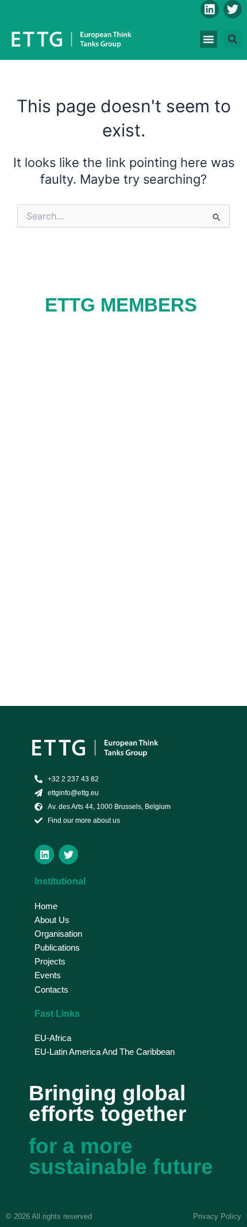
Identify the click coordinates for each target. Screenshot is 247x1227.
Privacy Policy (217, 1216)
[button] (208, 39)
